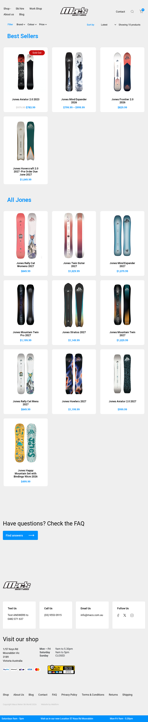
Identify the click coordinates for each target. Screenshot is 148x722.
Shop (7, 8)
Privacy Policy (69, 694)
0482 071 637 (15, 618)
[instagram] (132, 615)
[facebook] (118, 615)
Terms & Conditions (93, 694)
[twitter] (124, 615)
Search (132, 11)
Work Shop (35, 8)
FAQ (54, 694)
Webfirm (55, 704)
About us (9, 14)
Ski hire (20, 8)
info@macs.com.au (92, 615)
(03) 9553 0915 (53, 615)
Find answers (14, 535)
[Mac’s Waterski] (74, 11)
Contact (120, 11)
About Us (18, 694)
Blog (21, 14)
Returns (113, 694)
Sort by (90, 24)
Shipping (127, 694)
